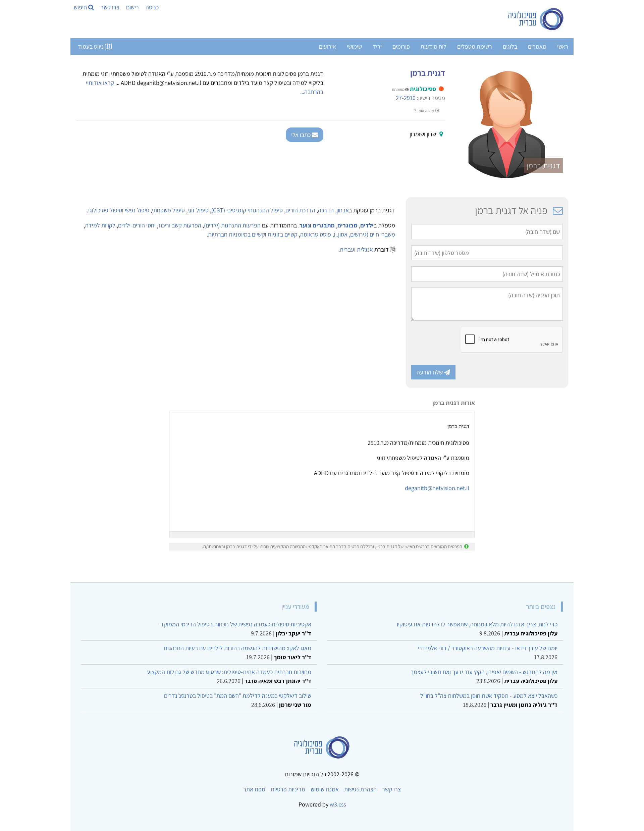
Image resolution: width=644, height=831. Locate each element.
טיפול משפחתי (168, 210)
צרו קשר (110, 7)
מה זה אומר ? (424, 110)
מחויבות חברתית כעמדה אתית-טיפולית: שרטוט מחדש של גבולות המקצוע (229, 672)
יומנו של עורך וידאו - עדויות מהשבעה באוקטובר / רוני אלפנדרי (487, 648)
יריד (377, 46)
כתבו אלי (301, 135)
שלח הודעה (430, 372)
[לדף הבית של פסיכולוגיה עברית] (536, 19)
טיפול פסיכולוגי (105, 210)
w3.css (338, 804)
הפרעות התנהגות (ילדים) (232, 225)
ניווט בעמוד (91, 46)
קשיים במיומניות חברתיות (236, 234)
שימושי (354, 46)
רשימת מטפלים (474, 46)
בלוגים (510, 46)
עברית (347, 249)
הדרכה (326, 210)
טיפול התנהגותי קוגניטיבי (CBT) (247, 210)
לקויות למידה (100, 225)
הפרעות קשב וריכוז (179, 225)
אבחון (342, 210)
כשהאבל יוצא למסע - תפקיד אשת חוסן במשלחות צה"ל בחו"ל (488, 695)
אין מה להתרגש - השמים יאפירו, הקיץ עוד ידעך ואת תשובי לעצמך (484, 672)
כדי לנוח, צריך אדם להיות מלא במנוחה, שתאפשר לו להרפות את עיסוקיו (477, 624)
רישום (132, 7)
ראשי (562, 46)
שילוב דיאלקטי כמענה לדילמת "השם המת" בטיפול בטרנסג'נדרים (237, 695)
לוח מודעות (433, 46)
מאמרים (537, 46)
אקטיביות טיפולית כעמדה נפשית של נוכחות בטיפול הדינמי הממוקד (235, 624)
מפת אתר (254, 789)
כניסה (152, 7)
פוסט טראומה (315, 234)
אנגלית (365, 249)
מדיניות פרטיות (288, 789)
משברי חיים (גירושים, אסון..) (364, 234)
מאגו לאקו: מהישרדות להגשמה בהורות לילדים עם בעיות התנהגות (237, 648)
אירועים (327, 46)
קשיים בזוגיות (283, 234)
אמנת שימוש (325, 789)
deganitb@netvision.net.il (437, 488)
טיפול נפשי (137, 210)
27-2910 (406, 98)
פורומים (401, 46)
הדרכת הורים (300, 210)
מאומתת (398, 89)
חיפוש (81, 7)
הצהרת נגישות (360, 789)
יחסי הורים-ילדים (137, 225)
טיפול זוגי (198, 210)
